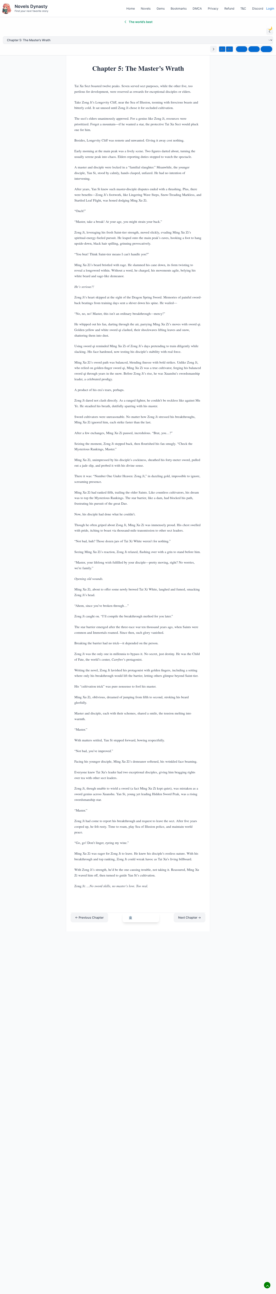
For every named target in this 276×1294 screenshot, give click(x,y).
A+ (229, 49)
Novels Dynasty (31, 6)
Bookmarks (179, 8)
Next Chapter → (189, 917)
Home (130, 8)
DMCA (197, 8)
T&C (243, 8)
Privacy (213, 8)
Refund (229, 8)
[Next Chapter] (213, 49)
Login (270, 8)
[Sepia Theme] (254, 49)
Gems (161, 8)
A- (222, 49)
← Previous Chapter (89, 917)
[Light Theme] (241, 49)
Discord (257, 8)
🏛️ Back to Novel (141, 917)
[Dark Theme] (266, 49)
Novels (146, 8)
